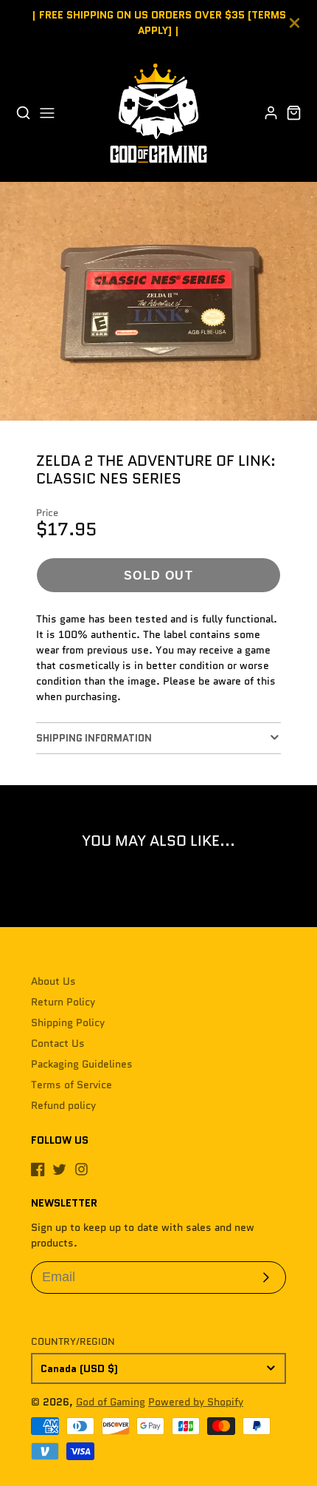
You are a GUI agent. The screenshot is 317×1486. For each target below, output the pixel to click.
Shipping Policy (68, 1022)
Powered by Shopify (195, 1401)
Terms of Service (71, 1084)
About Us (53, 981)
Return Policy (63, 1001)
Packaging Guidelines (82, 1063)
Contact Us (58, 1043)
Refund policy (63, 1105)
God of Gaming (110, 1401)
